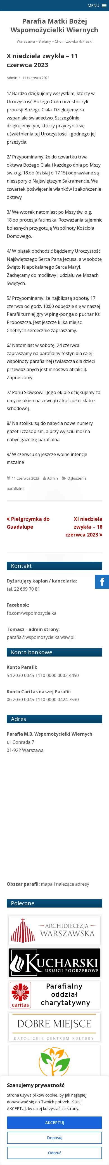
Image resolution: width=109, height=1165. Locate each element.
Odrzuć (54, 1152)
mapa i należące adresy (65, 884)
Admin (12, 77)
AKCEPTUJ (54, 1122)
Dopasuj (54, 1137)
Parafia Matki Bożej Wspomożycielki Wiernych (54, 25)
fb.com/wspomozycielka (31, 613)
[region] (54, 1120)
